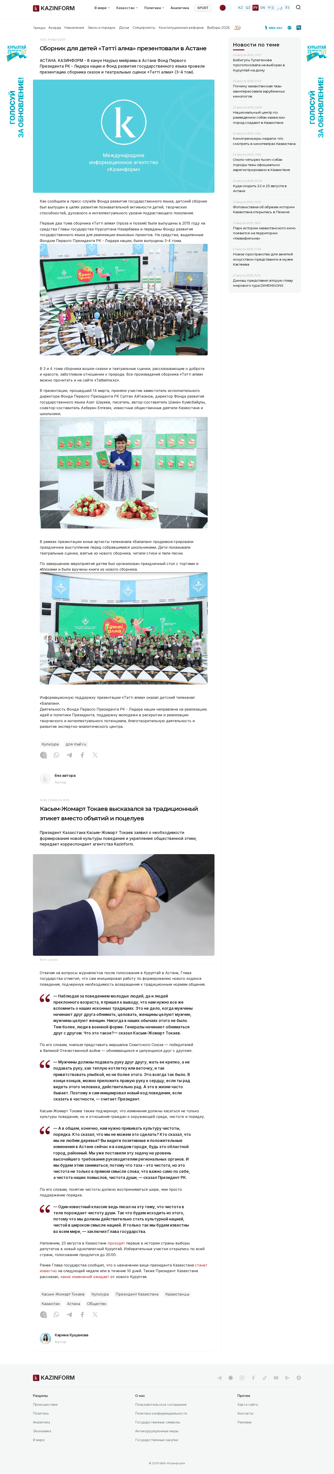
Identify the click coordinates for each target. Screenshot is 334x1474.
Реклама (244, 1422)
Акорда (54, 28)
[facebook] (253, 1378)
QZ (248, 7)
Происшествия (45, 1404)
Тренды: (39, 27)
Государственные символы (157, 1422)
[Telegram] (69, 755)
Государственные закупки (156, 1440)
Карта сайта (247, 1404)
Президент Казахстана (137, 1294)
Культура (50, 744)
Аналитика (180, 8)
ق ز (279, 7)
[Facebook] (82, 755)
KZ (240, 7)
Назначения (74, 28)
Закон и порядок (102, 28)
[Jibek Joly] (275, 27)
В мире (39, 1440)
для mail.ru (76, 744)
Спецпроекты (144, 28)
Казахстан (51, 1304)
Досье (124, 28)
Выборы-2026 (218, 28)
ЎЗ (287, 7)
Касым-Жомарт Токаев (63, 1294)
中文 (271, 7)
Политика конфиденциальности (161, 1413)
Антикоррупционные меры (156, 1431)
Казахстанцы (177, 1294)
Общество (96, 1304)
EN (262, 7)
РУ (255, 7)
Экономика (42, 1431)
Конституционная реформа (181, 28)
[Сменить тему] (225, 7)
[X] (95, 755)
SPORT (203, 8)
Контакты (245, 1413)
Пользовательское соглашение (161, 1404)
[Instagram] (43, 755)
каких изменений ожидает (84, 1276)
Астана (73, 1304)
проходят (116, 1243)
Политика (41, 1413)
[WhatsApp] (56, 755)
